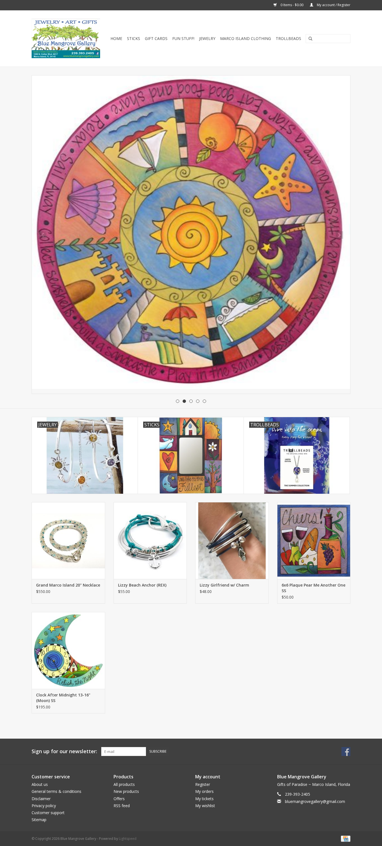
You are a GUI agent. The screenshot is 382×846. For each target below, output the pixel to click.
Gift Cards (156, 38)
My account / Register (333, 5)
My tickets (204, 798)
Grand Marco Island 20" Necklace (68, 585)
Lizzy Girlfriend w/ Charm (224, 585)
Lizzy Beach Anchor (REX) (142, 585)
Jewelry (207, 38)
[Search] (308, 39)
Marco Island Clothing (245, 38)
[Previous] (42, 235)
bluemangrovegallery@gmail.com (315, 801)
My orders (204, 791)
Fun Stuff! (183, 38)
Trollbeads (288, 38)
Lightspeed (127, 838)
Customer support (48, 812)
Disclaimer (41, 798)
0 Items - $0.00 (292, 5)
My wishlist (205, 805)
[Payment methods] (344, 838)
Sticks (133, 38)
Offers (119, 798)
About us (40, 784)
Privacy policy (44, 805)
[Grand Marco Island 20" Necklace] (68, 540)
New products (126, 791)
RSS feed (122, 805)
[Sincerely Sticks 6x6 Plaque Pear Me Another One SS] (314, 540)
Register (202, 784)
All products (124, 784)
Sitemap (39, 819)
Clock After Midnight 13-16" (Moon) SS (63, 697)
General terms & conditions (56, 791)
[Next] (339, 235)
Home (116, 38)
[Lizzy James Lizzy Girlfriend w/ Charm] (232, 540)
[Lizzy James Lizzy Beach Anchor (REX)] (150, 540)
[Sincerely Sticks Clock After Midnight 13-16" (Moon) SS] (68, 650)
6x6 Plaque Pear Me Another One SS (313, 587)
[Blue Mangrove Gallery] (67, 38)
